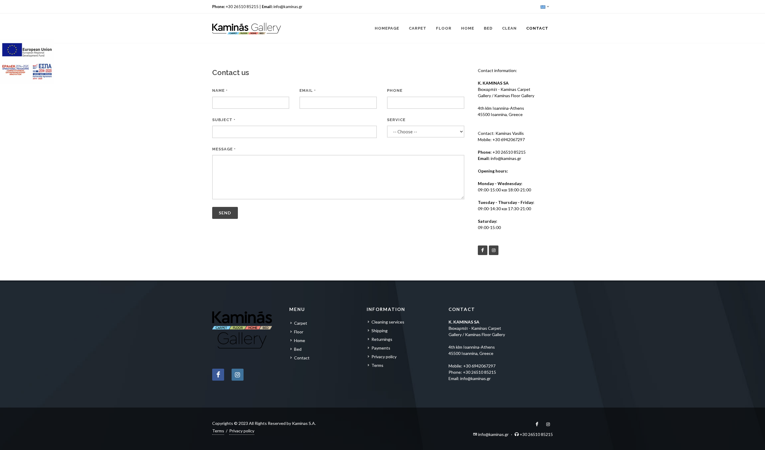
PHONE (395, 90)
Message (224, 149)
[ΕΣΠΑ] (27, 61)
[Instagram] (493, 250)
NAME (220, 90)
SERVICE (396, 120)
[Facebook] (482, 250)
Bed (298, 349)
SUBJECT (223, 120)
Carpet (300, 323)
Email (307, 90)
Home (299, 340)
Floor (298, 331)
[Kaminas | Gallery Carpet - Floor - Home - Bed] (246, 28)
